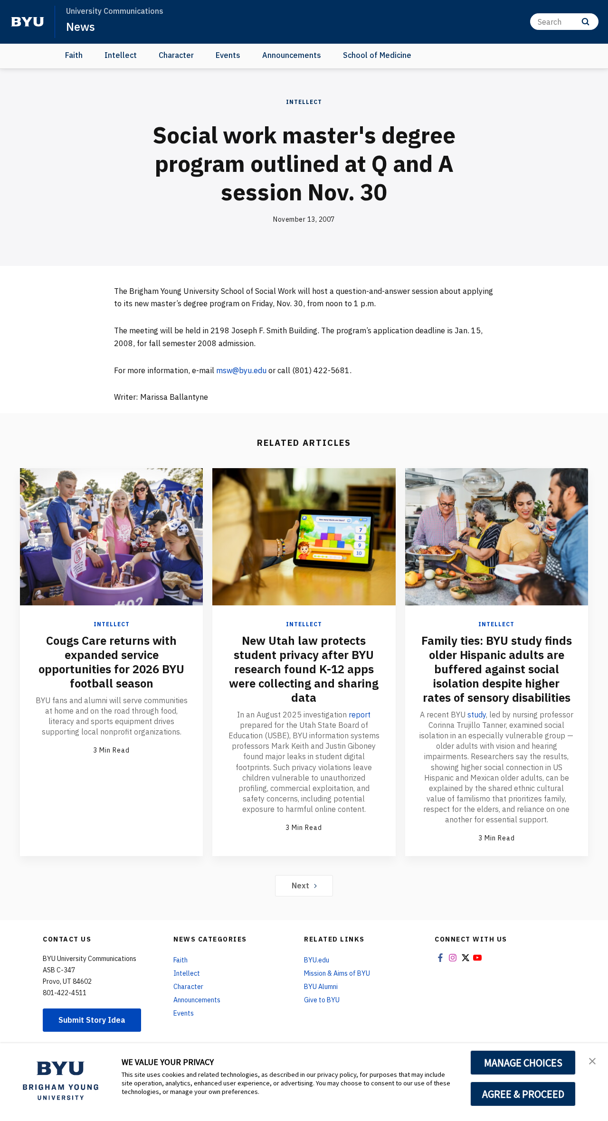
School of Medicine (377, 55)
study (476, 714)
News (80, 26)
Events (228, 55)
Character (176, 55)
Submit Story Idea (91, 1020)
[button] (592, 1060)
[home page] (27, 22)
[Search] (585, 21)
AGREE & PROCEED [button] (523, 1094)
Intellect (120, 55)
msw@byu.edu (241, 370)
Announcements (291, 55)
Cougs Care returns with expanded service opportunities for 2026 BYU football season (111, 662)
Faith (74, 55)
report (359, 714)
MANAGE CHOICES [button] (523, 1062)
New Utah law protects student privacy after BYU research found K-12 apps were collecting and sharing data (304, 669)
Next (300, 885)
